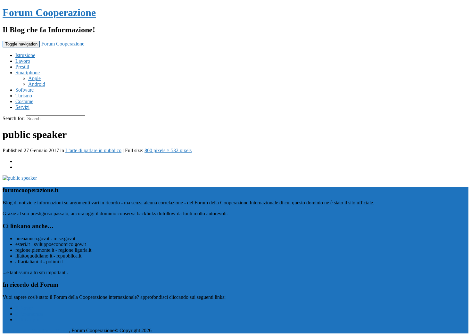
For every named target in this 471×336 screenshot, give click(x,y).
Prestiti (22, 67)
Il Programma (29, 313)
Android (36, 84)
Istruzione (25, 55)
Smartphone (27, 72)
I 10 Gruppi (27, 319)
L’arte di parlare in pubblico (93, 150)
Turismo (23, 95)
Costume (24, 101)
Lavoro (22, 61)
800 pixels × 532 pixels (168, 150)
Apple (34, 78)
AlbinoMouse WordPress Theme (36, 330)
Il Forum (24, 308)
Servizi (22, 107)
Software (24, 90)
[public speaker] (20, 178)
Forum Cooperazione (49, 12)
